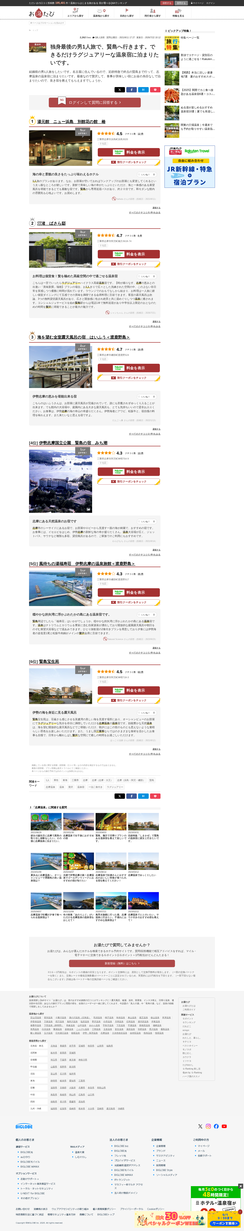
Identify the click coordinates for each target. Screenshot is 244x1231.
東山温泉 (132, 1017)
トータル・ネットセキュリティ (37, 1188)
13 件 (140, 453)
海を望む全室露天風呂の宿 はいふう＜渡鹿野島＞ (83, 337)
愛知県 (72, 1080)
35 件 (140, 574)
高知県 (82, 1101)
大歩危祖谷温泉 (119, 1033)
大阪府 (72, 1087)
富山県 (54, 1073)
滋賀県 (54, 1087)
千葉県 (63, 1060)
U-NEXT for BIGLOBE (33, 1193)
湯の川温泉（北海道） (80, 1017)
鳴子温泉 (109, 1017)
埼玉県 (54, 1060)
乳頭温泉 (97, 1017)
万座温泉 (48, 1021)
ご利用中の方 (201, 1140)
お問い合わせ (23, 1209)
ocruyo (186, 1030)
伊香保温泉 (35, 1021)
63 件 (140, 672)
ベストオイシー (190, 1045)
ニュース (160, 1160)
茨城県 (72, 1053)
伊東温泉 (155, 1021)
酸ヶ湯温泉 (35, 1033)
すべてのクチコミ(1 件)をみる (145, 554)
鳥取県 (54, 1094)
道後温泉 (69, 1029)
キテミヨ (187, 1041)
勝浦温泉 (57, 1029)
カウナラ (187, 1057)
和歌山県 (101, 1087)
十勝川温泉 (60, 1017)
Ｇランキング (189, 1022)
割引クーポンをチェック (132, 162)
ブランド (160, 1150)
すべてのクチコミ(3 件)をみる (145, 326)
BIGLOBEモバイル (30, 1161)
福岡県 (54, 1108)
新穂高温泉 (144, 1025)
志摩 (85, 780)
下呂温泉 (120, 1025)
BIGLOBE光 (27, 1152)
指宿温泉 (159, 1033)
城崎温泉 (157, 1025)
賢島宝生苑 (49, 661)
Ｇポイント (188, 1018)
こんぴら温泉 (82, 1029)
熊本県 (82, 1108)
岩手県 (72, 1046)
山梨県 (54, 1066)
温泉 (61, 787)
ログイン (210, 3)
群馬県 (63, 1053)
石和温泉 (130, 1021)
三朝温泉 (96, 1029)
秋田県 (91, 1046)
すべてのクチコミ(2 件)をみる (145, 434)
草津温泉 (166, 1017)
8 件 (140, 235)
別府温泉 (142, 1029)
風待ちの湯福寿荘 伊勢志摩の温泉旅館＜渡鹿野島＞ (87, 563)
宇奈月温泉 (108, 1025)
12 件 (140, 133)
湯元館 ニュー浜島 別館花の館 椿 (71, 121)
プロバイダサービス (124, 1160)
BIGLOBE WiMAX (30, 1166)
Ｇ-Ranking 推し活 (191, 1068)
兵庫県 (82, 1087)
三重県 (75, 780)
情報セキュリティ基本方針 (62, 1214)
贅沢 (70, 787)
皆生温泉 (119, 1029)
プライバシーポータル (131, 1209)
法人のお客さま (119, 1140)
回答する (167, 3)
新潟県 (72, 1066)
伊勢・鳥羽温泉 (90, 1033)
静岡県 (54, 1080)
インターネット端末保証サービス (38, 1183)
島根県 (63, 1094)
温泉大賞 (79, 1152)
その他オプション (30, 1198)
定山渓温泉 (35, 1017)
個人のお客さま (25, 1140)
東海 (65, 780)
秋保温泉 (120, 1017)
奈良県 (91, 1087)
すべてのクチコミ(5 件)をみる (145, 212)
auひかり (25, 1157)
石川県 (63, 1073)
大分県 (91, 1108)
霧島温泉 (165, 1029)
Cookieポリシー (155, 1209)
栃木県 (54, 1053)
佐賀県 (63, 1108)
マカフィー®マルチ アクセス (128, 1186)
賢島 (151, 780)
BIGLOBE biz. (121, 1146)
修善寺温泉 (35, 1025)
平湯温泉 (132, 1025)
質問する (181, 3)
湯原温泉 (130, 1029)
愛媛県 (72, 1101)
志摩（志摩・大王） (102, 780)
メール (201, 1150)
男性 (56, 780)
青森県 (63, 1046)
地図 (104, 143)
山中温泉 (82, 1025)
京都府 (63, 1087)
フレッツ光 (120, 1155)
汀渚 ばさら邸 (51, 223)
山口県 (91, 1094)
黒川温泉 (153, 1029)
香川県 (63, 1101)
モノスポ (187, 1049)
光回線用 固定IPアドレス (127, 1165)
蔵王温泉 (143, 1017)
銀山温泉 (155, 1017)
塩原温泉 (85, 1021)
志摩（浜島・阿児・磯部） (131, 780)
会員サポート (205, 1155)
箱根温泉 (75, 1033)
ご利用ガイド (189, 1009)
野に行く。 (188, 1053)
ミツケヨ (187, 1061)
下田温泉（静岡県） (53, 1025)
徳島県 (54, 1101)
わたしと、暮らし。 (192, 1038)
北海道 (54, 1046)
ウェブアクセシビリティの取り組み (70, 1209)
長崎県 (72, 1108)
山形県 (100, 1046)
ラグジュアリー (115, 787)
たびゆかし (188, 1065)
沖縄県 (121, 1108)
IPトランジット (122, 1179)
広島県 (82, 1094)
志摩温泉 (50, 787)
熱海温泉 (148, 1033)
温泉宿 (80, 787)
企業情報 (156, 1140)
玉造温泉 (107, 1029)
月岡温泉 (119, 1021)
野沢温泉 (96, 1021)
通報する (157, 208)
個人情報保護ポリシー (104, 1209)
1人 (47, 780)
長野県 (63, 1066)
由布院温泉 (135, 1033)
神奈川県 (83, 1060)
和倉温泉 (70, 1025)
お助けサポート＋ (30, 1178)
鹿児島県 (110, 1108)
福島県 (109, 1046)
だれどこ (187, 1026)
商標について (86, 1214)
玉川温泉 (48, 1033)
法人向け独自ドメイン (126, 1192)
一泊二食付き (96, 787)
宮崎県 (100, 1108)
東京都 (72, 1060)
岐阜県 (63, 1080)
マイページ (198, 3)
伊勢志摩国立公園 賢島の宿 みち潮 (73, 443)
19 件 (140, 349)
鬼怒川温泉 (72, 1021)
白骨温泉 (107, 1021)
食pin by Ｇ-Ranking (192, 1072)
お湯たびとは (189, 1006)
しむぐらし (81, 1157)
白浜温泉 (46, 1029)
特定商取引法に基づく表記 (30, 1214)
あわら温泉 (94, 1025)
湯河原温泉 (143, 1021)
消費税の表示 (41, 1209)
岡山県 (72, 1094)
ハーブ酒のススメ (191, 1076)
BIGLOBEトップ (105, 1214)
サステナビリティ (165, 1155)
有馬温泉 (34, 1029)
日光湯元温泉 (61, 1033)
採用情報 (160, 1165)
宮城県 (82, 1046)
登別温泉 (48, 1017)
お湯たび (187, 1034)
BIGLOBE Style (164, 1170)
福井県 (72, 1073)
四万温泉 (59, 1021)
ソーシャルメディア (166, 1174)
